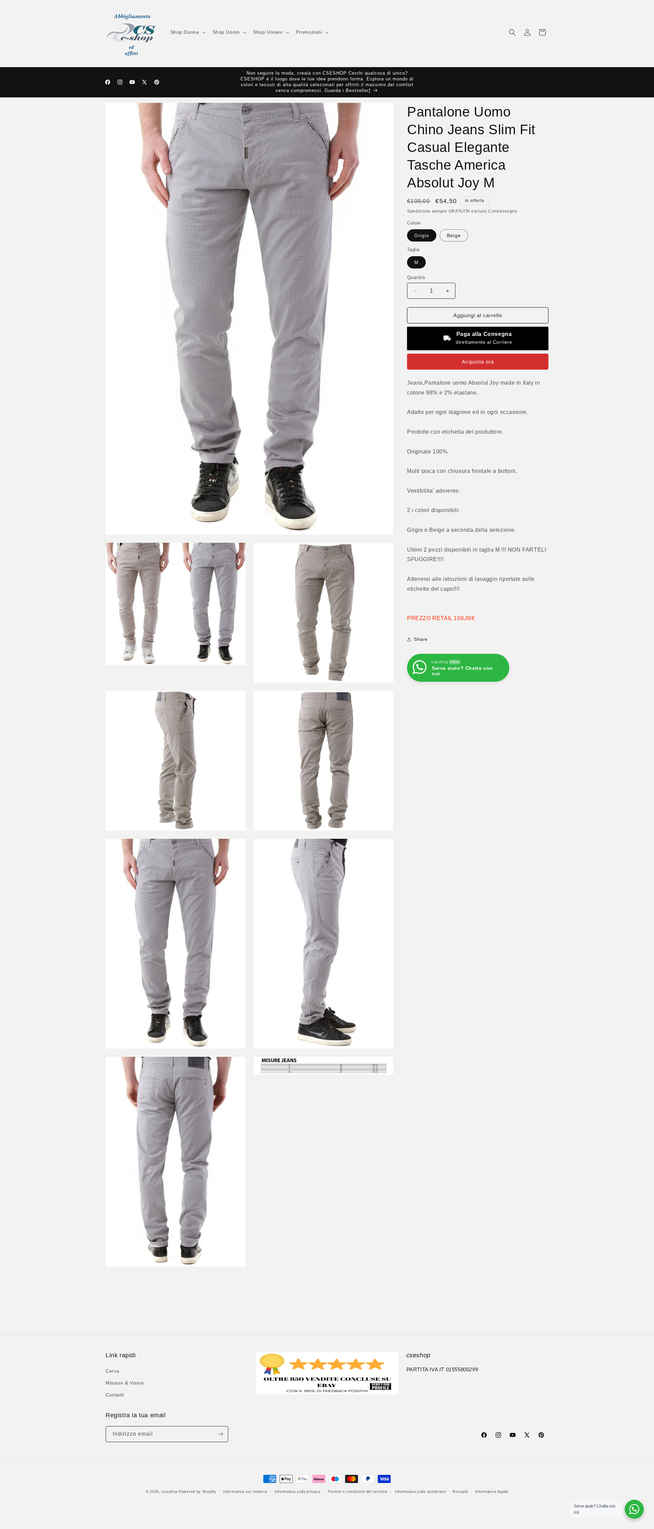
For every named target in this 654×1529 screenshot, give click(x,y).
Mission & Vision (125, 1383)
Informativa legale (492, 1491)
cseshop (169, 1491)
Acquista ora (478, 362)
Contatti (115, 1394)
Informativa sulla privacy (298, 1491)
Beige (454, 235)
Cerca (113, 1371)
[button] (187, 32)
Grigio (421, 235)
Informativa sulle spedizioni (420, 1491)
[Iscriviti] (220, 1434)
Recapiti (460, 1491)
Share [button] (421, 639)
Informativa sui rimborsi (245, 1491)
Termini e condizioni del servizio (358, 1491)
